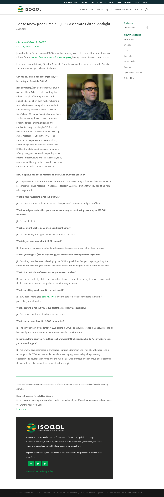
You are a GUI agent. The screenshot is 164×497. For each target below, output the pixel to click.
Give (119, 2)
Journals (128, 56)
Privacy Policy (46, 471)
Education (129, 39)
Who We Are (87, 9)
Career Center (98, 2)
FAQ (137, 2)
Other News (130, 78)
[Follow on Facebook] (31, 463)
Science (127, 67)
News (111, 2)
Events (84, 2)
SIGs (137, 9)
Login (145, 2)
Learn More (22, 409)
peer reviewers (49, 296)
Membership (122, 9)
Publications (71, 2)
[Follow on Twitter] (38, 463)
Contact (128, 2)
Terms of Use (32, 471)
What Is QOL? (104, 9)
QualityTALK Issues (133, 72)
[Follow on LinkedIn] (45, 463)
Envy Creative (135, 493)
